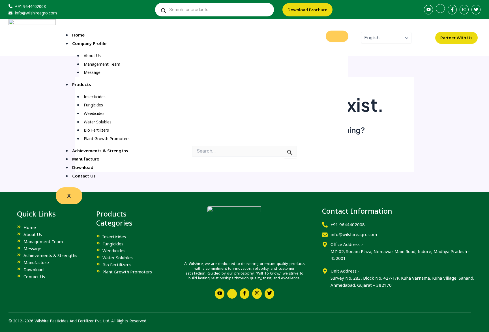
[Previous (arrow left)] (10, 166)
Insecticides (95, 96)
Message (92, 72)
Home (78, 35)
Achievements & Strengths (100, 150)
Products (81, 84)
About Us (92, 55)
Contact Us (84, 176)
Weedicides (94, 113)
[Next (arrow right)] (479, 166)
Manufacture (85, 159)
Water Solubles (97, 122)
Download (82, 167)
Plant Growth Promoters (107, 138)
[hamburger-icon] (337, 36)
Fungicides (93, 105)
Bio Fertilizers (96, 130)
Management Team (102, 64)
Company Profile (89, 43)
